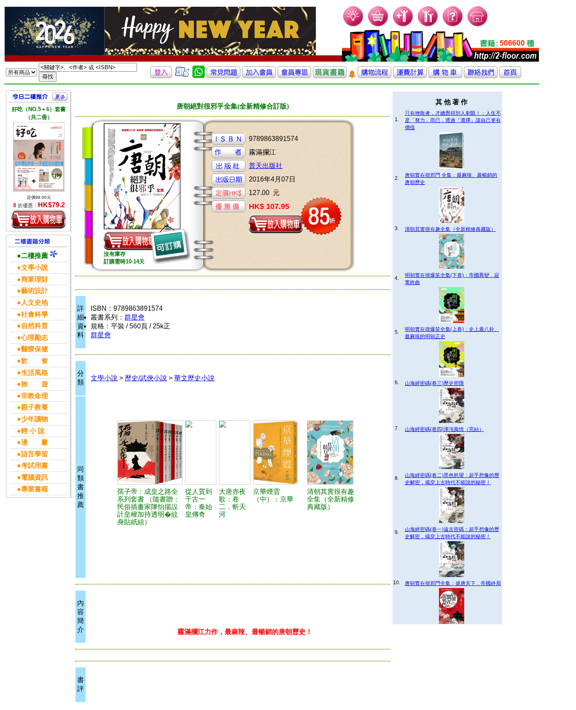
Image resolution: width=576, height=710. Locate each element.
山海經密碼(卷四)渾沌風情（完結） (444, 429)
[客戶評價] (182, 75)
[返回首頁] (510, 75)
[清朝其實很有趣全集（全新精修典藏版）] (333, 452)
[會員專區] (294, 75)
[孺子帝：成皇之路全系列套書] (150, 452)
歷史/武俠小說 (146, 378)
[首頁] (478, 25)
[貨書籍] (330, 75)
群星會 (134, 317)
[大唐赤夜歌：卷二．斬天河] (234, 452)
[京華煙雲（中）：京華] (278, 452)
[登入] (161, 75)
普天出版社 (266, 165)
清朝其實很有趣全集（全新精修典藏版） (450, 229)
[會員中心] (428, 25)
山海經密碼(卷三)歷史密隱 (434, 383)
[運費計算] (410, 75)
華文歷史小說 (194, 378)
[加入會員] (403, 25)
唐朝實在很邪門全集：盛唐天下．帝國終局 (453, 583)
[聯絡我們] (481, 75)
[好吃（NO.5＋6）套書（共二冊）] (39, 156)
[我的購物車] (378, 25)
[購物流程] (374, 75)
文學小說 (104, 378)
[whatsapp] (198, 75)
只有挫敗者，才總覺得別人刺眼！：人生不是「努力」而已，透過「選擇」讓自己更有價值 (453, 120)
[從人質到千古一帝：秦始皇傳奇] (201, 452)
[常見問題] (453, 25)
